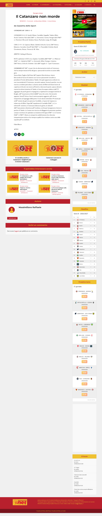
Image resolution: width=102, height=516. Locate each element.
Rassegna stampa (38, 13)
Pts (94, 217)
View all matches (91, 202)
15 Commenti (61, 180)
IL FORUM (35, 5)
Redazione (25, 182)
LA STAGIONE (57, 5)
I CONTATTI (87, 5)
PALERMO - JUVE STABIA (84, 192)
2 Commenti (30, 21)
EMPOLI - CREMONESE (84, 149)
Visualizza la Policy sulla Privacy (43, 511)
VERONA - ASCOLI (84, 160)
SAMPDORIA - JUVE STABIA (84, 313)
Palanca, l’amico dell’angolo (25, 188)
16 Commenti (29, 180)
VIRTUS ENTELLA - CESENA (84, 302)
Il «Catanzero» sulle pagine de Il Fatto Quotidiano (26, 177)
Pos (74, 217)
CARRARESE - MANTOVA (84, 105)
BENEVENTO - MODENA (84, 127)
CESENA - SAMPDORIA (84, 181)
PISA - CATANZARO (84, 50)
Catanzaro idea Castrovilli (80, 475)
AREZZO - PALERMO (84, 356)
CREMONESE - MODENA (84, 291)
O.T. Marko (76, 467)
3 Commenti (30, 191)
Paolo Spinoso (57, 194)
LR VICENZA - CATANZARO (84, 94)
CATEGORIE (67, 5)
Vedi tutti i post (12, 218)
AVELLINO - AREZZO (84, 138)
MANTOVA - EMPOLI (84, 367)
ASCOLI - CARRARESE (84, 324)
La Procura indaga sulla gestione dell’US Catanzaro (58, 189)
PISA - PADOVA (84, 170)
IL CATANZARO (44, 5)
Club (78, 217)
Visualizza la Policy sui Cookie (59, 511)
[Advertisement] (84, 428)
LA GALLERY (78, 5)
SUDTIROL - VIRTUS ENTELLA (84, 116)
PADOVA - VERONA (84, 346)
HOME (28, 5)
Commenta (60, 192)
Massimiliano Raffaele (41, 21)
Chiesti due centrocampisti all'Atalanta (83, 489)
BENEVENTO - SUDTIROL (84, 389)
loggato (16, 231)
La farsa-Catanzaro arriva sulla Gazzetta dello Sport (58, 177)
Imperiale (76, 482)
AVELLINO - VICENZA (84, 335)
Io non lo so (77, 460)
